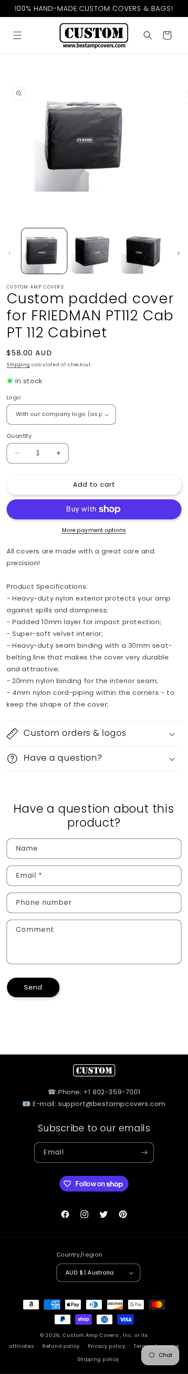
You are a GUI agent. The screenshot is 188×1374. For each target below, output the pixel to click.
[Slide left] (9, 253)
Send (33, 987)
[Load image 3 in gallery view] (143, 251)
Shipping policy (98, 1359)
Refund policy (61, 1346)
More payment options (94, 530)
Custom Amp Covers (90, 1335)
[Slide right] (178, 253)
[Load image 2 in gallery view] (94, 251)
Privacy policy (106, 1346)
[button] (17, 35)
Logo (14, 397)
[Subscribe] (143, 1152)
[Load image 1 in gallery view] (44, 251)
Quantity (19, 436)
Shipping (18, 364)
